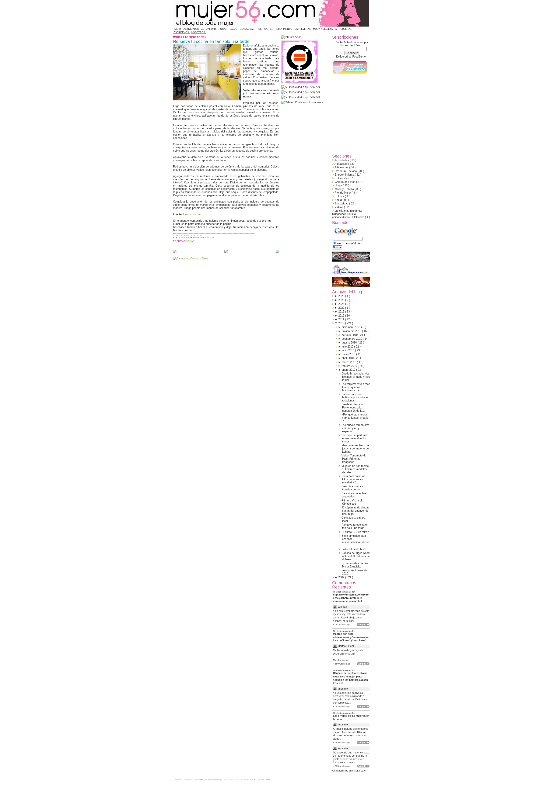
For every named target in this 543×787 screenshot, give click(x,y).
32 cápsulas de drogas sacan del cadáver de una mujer (355, 510)
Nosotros (198, 32)
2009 (341, 577)
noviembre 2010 (352, 331)
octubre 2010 (350, 334)
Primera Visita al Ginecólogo (351, 502)
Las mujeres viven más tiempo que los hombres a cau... (355, 387)
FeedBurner (359, 56)
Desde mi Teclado (346, 171)
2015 (341, 311)
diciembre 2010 (351, 327)
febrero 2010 (350, 365)
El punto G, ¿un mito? (355, 532)
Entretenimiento (281, 29)
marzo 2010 (349, 362)
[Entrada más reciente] (174, 252)
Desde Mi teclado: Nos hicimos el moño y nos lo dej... (355, 377)
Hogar (222, 29)
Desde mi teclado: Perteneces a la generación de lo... (353, 407)
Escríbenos (181, 32)
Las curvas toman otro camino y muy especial (355, 428)
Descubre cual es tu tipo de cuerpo (353, 488)
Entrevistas (303, 29)
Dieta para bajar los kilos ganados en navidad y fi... (353, 479)
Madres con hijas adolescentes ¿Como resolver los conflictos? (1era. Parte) (351, 637)
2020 (341, 307)
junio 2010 (348, 350)
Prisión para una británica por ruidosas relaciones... (354, 397)
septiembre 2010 (352, 338)
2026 (341, 296)
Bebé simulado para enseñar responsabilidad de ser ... (355, 540)
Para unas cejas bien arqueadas (354, 495)
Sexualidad (247, 29)
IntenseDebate (357, 770)
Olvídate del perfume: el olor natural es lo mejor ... (354, 438)
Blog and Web (262, 779)
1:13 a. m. (210, 237)
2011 (341, 319)
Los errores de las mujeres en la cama (351, 717)
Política (262, 29)
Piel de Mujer (343, 192)
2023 (341, 304)
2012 (341, 315)
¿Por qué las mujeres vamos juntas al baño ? (354, 417)
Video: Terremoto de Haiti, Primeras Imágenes (353, 458)
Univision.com (192, 214)
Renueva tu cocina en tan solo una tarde (211, 41)
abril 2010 (348, 358)
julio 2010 (348, 346)
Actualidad (208, 29)
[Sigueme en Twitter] (349, 74)
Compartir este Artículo (188, 235)
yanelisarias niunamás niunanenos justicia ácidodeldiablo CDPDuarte (348, 214)
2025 (341, 300)
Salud (233, 29)
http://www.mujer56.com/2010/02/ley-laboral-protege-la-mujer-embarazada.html (351, 598)
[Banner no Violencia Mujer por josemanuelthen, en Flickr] (191, 258)
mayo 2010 (349, 354)
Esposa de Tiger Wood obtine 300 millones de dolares (355, 556)
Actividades (191, 29)
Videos (339, 207)
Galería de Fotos (345, 181)
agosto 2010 (350, 342)
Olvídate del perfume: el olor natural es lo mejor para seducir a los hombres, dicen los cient (350, 678)
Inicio (177, 29)
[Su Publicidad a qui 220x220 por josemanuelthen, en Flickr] (300, 92)
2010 (341, 323)
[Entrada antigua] (277, 252)
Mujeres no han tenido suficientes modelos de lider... (355, 469)
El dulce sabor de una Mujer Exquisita (354, 565)
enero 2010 (349, 369)
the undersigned (209, 779)
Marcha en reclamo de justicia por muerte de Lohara (355, 448)
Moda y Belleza (323, 29)
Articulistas (343, 29)
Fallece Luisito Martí (354, 549)
